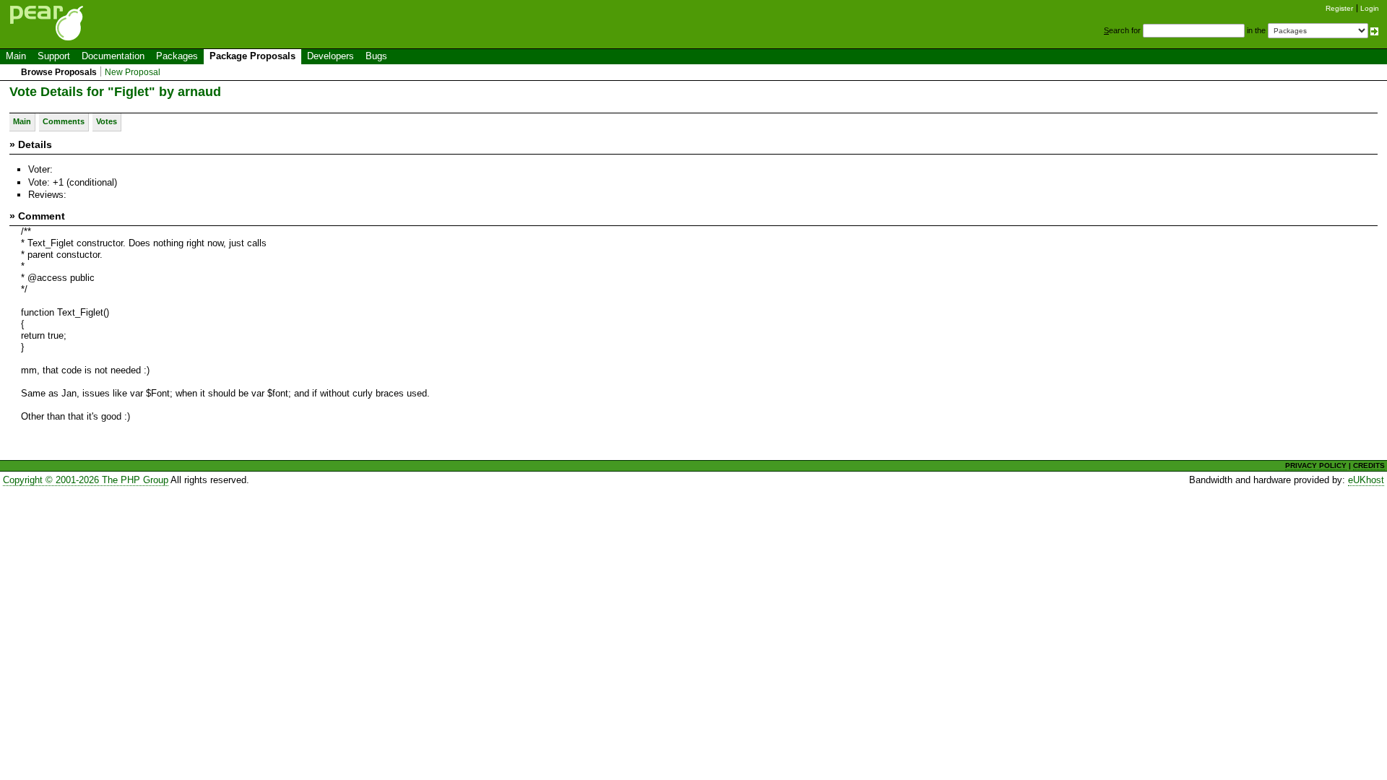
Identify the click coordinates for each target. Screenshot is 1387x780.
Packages (177, 56)
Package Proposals (252, 56)
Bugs (376, 56)
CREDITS (1369, 465)
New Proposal (132, 72)
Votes (106, 121)
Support (54, 56)
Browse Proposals (59, 72)
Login (1369, 8)
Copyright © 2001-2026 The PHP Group (85, 479)
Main (16, 56)
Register (1339, 8)
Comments (64, 121)
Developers (330, 56)
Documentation (113, 56)
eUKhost (1366, 479)
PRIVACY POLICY (1316, 465)
